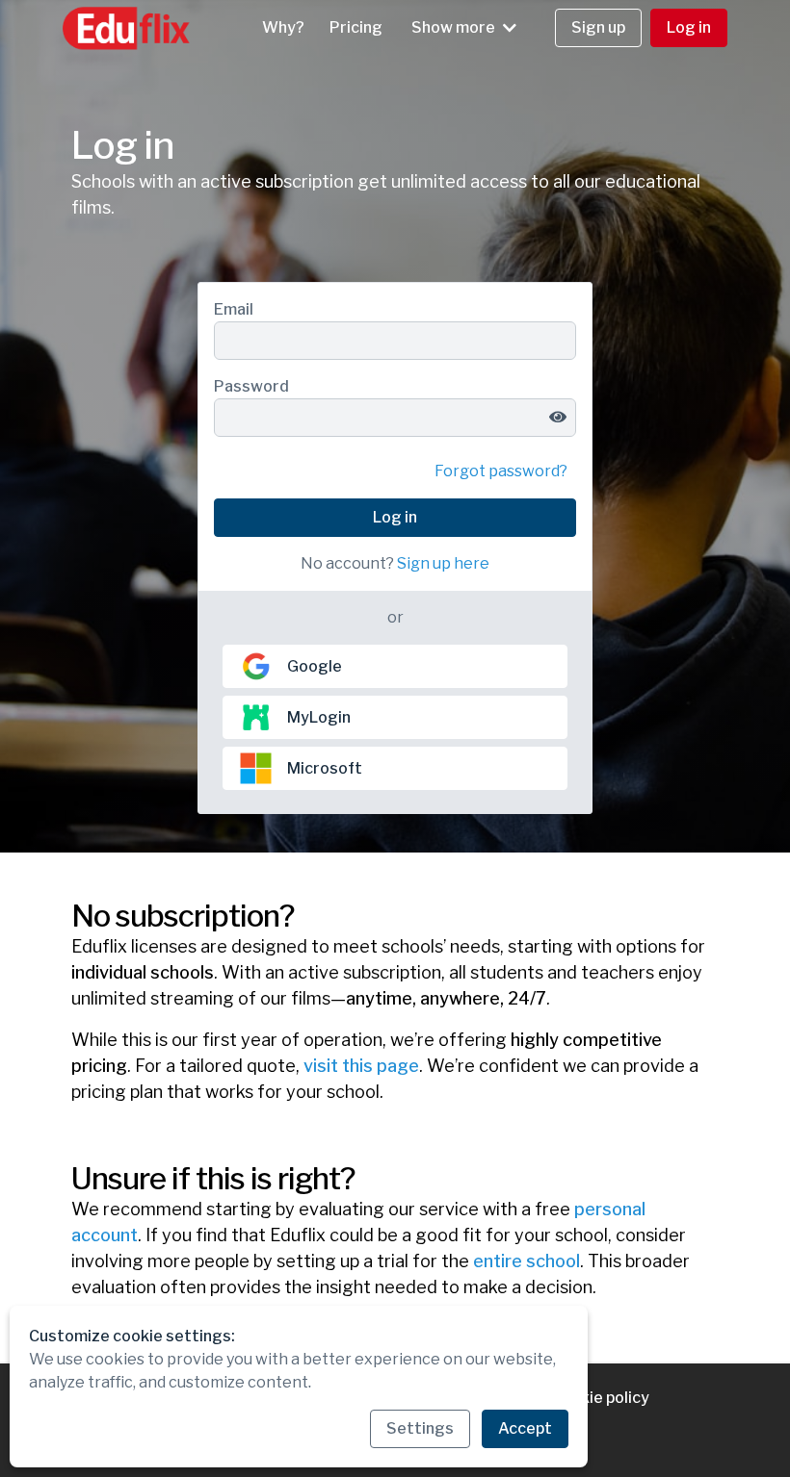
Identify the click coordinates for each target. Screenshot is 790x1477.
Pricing (355, 27)
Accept (525, 1428)
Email (233, 309)
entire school (526, 1261)
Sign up (598, 27)
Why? (283, 27)
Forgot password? (500, 471)
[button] (464, 28)
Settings (420, 1428)
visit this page (361, 1066)
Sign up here (443, 563)
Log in (689, 27)
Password (251, 386)
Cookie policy (600, 1397)
